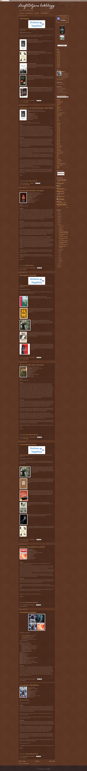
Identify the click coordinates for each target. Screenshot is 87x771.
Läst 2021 (58, 61)
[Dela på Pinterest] (40, 100)
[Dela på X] (38, 100)
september (61, 249)
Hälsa (58, 118)
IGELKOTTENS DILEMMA (62, 202)
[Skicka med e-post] (36, 100)
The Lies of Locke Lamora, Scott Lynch (32, 365)
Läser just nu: (62, 25)
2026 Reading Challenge (63, 16)
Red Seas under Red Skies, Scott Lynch (31, 190)
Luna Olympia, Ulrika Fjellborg (29, 685)
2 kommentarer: (32, 756)
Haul (57, 117)
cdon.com (26, 180)
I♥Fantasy (59, 201)
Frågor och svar (59, 114)
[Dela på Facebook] (39, 100)
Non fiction (58, 143)
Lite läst (59, 197)
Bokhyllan (58, 104)
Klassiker (24, 184)
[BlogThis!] (37, 100)
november (60, 227)
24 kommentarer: (32, 357)
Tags (57, 154)
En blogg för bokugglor (62, 204)
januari (60, 261)
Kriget (59, 194)
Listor (58, 121)
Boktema (58, 108)
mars (60, 258)
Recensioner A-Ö (29, 13)
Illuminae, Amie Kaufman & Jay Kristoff (32, 547)
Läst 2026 (37, 13)
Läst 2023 (58, 64)
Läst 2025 (58, 67)
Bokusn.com (36, 602)
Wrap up (24, 680)
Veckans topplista (26, 438)
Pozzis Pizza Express (61, 199)
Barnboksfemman (60, 101)
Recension (28, 184)
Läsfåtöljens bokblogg (37, 6)
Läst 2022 (58, 62)
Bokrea (58, 105)
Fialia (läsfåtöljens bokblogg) (63, 17)
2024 (59, 214)
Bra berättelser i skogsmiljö (28, 275)
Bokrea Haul (59, 107)
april (59, 257)
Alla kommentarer (61, 174)
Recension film (59, 150)
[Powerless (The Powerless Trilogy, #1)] (62, 33)
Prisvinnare (59, 147)
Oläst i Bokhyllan (44, 13)
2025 (59, 213)
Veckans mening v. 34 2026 (62, 189)
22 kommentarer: (32, 100)
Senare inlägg (22, 761)
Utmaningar (59, 162)
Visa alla (67, 207)
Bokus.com (35, 180)
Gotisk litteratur (24, 18)
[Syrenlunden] (62, 39)
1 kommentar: (31, 183)
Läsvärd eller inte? (61, 196)
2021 (59, 219)
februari (60, 260)
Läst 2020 (58, 59)
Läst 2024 (58, 65)
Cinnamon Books (61, 183)
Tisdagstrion (59, 159)
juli (59, 252)
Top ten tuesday (59, 160)
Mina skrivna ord (61, 188)
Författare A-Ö (59, 115)
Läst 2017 (58, 55)
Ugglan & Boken (61, 191)
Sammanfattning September (28, 612)
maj (59, 255)
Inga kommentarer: (32, 267)
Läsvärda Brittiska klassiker (28, 444)
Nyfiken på (58, 144)
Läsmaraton (59, 123)
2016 (59, 265)
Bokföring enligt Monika (62, 179)
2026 (59, 211)
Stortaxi (59, 186)
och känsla (26, 636)
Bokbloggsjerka (59, 102)
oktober (60, 228)
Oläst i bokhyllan (59, 146)
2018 (59, 224)
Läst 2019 (58, 58)
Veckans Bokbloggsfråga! (61, 163)
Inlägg (59, 172)
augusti (60, 250)
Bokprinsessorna (61, 193)
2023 (59, 216)
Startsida (21, 13)
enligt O (59, 185)
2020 (59, 221)
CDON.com (27, 753)
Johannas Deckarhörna (24, 285)
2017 (59, 263)
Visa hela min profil (60, 79)
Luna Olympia (24, 637)
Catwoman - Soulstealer (25, 635)
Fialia (64, 71)
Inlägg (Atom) (26, 763)
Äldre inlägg (52, 761)
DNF (57, 111)
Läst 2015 (58, 52)
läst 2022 (58, 134)
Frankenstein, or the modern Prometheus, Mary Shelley (36, 108)
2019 (59, 222)
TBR (57, 156)
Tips (57, 157)
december (60, 225)
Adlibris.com (31, 180)
